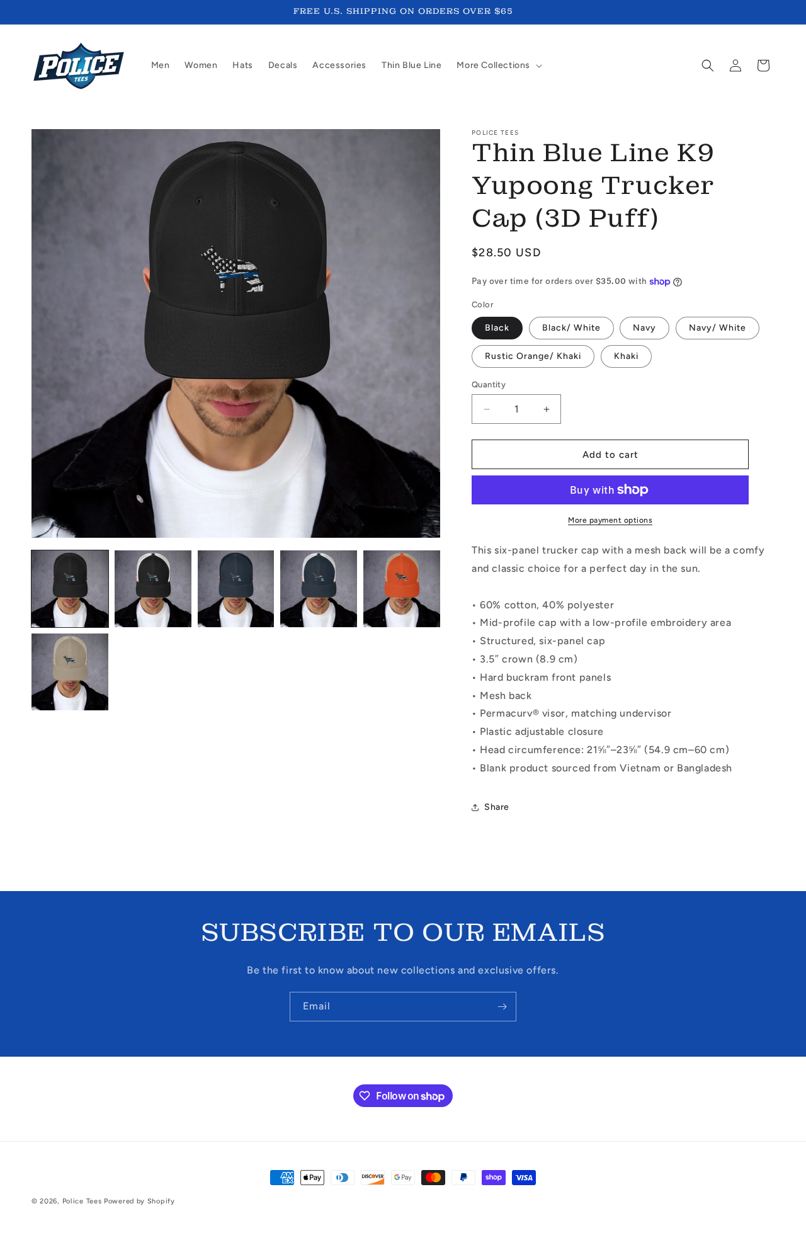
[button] (498, 65)
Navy (644, 327)
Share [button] (496, 807)
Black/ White (571, 327)
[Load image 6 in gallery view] (69, 672)
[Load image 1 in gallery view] (69, 588)
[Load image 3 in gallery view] (236, 588)
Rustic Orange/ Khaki (533, 356)
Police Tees (82, 1201)
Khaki (626, 356)
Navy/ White (717, 327)
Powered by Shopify (139, 1201)
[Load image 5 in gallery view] (401, 588)
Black (497, 327)
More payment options (610, 520)
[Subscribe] (502, 1006)
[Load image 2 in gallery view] (153, 588)
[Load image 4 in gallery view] (318, 588)
